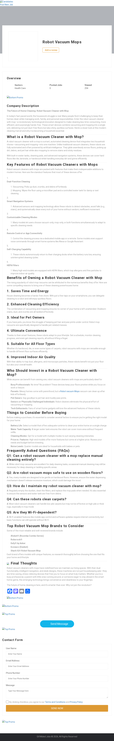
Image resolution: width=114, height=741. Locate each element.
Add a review (51, 50)
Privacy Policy (76, 702)
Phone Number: (13, 673)
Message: (10, 685)
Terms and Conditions (55, 702)
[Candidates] (6, 1)
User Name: (11, 648)
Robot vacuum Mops (70, 391)
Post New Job (6, 4)
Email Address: (13, 660)
